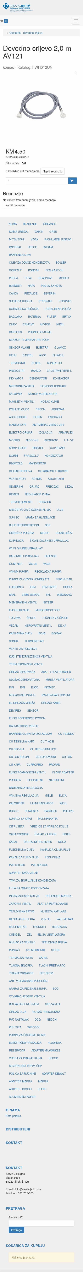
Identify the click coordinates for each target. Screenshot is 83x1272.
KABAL (13, 842)
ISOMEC (49, 687)
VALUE (33, 564)
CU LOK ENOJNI (19, 757)
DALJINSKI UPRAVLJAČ (24, 556)
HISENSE (50, 556)
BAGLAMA (15, 316)
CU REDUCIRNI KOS (43, 749)
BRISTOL (38, 448)
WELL (63, 803)
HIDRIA (67, 587)
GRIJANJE (49, 224)
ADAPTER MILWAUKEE (45, 1050)
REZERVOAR (17, 1050)
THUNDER (39, 927)
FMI (11, 687)
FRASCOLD (31, 455)
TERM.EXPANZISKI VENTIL (26, 664)
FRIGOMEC (16, 587)
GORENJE (15, 270)
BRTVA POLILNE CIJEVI (24, 1004)
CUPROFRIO (35, 764)
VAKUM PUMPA (18, 571)
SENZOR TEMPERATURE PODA (29, 340)
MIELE (49, 795)
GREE (53, 231)
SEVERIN (49, 293)
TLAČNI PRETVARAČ (52, 965)
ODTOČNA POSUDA (21, 533)
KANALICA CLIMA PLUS (55, 849)
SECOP (44, 533)
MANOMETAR (37, 463)
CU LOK (67, 757)
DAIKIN (39, 231)
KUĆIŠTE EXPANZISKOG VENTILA (30, 656)
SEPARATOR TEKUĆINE (53, 471)
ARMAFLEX (65, 432)
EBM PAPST (49, 587)
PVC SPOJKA (39, 865)
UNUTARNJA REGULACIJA (26, 788)
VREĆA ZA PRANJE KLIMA (25, 1058)
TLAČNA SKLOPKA (21, 965)
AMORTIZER (56, 479)
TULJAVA (14, 618)
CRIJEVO (28, 324)
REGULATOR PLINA (37, 494)
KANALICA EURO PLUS (23, 857)
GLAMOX (60, 347)
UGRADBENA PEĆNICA (23, 309)
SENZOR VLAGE (19, 347)
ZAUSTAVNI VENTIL (59, 371)
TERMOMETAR (34, 641)
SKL (48, 595)
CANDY (13, 293)
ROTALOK (45, 502)
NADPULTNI (56, 780)
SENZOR (32, 710)
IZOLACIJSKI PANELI (22, 695)
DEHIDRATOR (38, 378)
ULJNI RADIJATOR (41, 803)
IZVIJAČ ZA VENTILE (22, 942)
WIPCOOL (33, 1027)
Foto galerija (13, 1116)
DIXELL (36, 363)
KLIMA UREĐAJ (18, 231)
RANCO (36, 371)
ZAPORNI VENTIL (20, 903)
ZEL (29, 934)
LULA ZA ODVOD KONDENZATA (29, 888)
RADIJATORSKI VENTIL (23, 726)
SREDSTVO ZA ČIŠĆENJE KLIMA (30, 510)
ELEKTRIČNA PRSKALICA (25, 1043)
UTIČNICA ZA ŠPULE (55, 618)
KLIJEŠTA (15, 1027)
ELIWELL (58, 355)
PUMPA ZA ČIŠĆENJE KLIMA (27, 1035)
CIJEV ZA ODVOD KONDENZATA (29, 262)
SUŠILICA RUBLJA (20, 301)
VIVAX (34, 239)
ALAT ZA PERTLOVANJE (52, 903)
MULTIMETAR (17, 927)
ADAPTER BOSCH (20, 1089)
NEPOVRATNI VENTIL (38, 625)
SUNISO (14, 517)
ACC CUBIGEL (18, 417)
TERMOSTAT (17, 363)
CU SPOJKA (16, 749)
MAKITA (43, 1081)
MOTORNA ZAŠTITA (21, 386)
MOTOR (45, 324)
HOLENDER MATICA (58, 896)
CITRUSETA (16, 826)
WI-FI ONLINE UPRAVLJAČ (26, 548)
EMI (22, 687)
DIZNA (62, 625)
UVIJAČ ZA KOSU (45, 834)
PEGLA (13, 278)
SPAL (12, 595)
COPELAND (57, 448)
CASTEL (28, 355)
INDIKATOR (16, 378)
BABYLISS (50, 811)
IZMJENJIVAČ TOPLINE (56, 695)
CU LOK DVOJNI (46, 757)
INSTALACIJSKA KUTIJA (24, 896)
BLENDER (15, 286)
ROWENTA (31, 811)
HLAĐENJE (30, 224)
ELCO (34, 687)
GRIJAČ (34, 486)
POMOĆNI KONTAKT (54, 386)
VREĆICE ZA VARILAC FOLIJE (49, 826)
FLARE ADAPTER (63, 772)
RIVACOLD (16, 463)
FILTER (51, 316)
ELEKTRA (42, 347)
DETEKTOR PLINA (20, 471)
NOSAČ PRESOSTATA (46, 1012)
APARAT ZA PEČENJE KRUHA (28, 988)
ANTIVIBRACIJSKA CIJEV (48, 425)
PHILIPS (68, 811)
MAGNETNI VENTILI (21, 401)
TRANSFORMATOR (21, 973)
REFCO (32, 247)
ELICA (63, 795)
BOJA (41, 633)
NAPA (31, 286)
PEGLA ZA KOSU (51, 286)
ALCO (42, 355)
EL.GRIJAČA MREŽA (22, 703)
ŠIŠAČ (66, 834)
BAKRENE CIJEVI (20, 255)
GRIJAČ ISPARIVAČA (22, 672)
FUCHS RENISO (19, 610)
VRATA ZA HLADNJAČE (40, 517)
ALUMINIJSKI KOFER (22, 1097)
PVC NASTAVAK (19, 1019)
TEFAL (28, 278)
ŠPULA (31, 618)
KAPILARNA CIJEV (20, 633)
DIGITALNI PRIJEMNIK (38, 842)
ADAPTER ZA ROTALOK (56, 672)
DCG (38, 1019)
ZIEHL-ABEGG (31, 595)
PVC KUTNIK (17, 865)
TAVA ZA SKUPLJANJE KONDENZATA (32, 880)
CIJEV (13, 324)
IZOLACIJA (45, 432)
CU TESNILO (66, 734)
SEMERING (16, 486)
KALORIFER (16, 803)
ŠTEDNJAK (45, 301)
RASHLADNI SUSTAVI (57, 239)
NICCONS (32, 440)
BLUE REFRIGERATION (24, 525)
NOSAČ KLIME (50, 401)
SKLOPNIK (15, 394)
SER (47, 525)
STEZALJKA (52, 1004)
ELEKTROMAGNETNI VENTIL (27, 772)
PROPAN (54, 764)
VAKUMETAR (65, 919)
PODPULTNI (35, 780)
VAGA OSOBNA (18, 834)
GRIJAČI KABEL (51, 703)
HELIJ (12, 355)
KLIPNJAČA (16, 540)
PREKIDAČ (52, 486)
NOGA (62, 842)
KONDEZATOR (54, 455)
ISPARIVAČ (51, 440)
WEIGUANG (64, 595)
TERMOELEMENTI (20, 502)
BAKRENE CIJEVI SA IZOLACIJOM (30, 734)
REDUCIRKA (52, 857)
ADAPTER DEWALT (54, 1073)
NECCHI (52, 1019)
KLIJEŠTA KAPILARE (53, 911)
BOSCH (14, 811)
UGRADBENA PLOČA (58, 309)
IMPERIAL (15, 247)
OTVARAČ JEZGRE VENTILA (27, 996)
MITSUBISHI (17, 239)
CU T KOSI (47, 741)
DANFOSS (15, 332)
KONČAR (33, 270)
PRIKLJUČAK (64, 579)
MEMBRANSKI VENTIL (23, 602)
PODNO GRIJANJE (40, 332)
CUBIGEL (15, 934)
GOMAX (57, 633)
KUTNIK (37, 479)
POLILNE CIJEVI (19, 409)
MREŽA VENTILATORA (60, 679)
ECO (55, 988)
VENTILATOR (17, 479)
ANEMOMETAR (35, 950)
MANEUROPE (17, 425)
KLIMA (13, 224)
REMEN (14, 494)
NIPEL (60, 324)
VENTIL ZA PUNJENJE (23, 649)
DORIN (37, 417)
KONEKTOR (54, 363)
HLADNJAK (46, 278)
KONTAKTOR (61, 378)
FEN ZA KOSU (54, 270)
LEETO (42, 1089)
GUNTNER (15, 564)
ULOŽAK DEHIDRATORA (24, 679)
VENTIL (45, 919)
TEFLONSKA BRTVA (21, 911)
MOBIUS (14, 440)
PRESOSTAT (17, 371)
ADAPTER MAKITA (20, 1081)
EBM (33, 587)
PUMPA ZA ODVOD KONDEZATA (29, 579)
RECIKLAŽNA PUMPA (48, 571)
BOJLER (61, 262)
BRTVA (66, 316)
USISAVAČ (64, 301)
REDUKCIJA (59, 927)
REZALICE (30, 293)
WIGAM (48, 247)
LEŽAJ (69, 486)
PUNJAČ (14, 950)
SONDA (13, 641)
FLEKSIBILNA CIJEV (21, 849)
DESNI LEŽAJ (64, 533)
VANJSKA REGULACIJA (23, 795)
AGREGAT (57, 409)
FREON (40, 409)
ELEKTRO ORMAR (20, 432)
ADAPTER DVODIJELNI (23, 873)
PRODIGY (15, 780)
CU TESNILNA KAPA (21, 741)
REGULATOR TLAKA (22, 919)
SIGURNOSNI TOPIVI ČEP (25, 1066)
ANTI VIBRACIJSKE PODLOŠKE (28, 981)
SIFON (55, 950)
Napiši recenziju (52, 171)
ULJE (60, 510)
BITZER (48, 602)
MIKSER (64, 278)
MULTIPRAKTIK (48, 819)
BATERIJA (34, 316)
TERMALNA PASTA (21, 958)
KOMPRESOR (17, 448)
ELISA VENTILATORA (51, 934)
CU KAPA (14, 764)
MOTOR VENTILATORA (42, 394)
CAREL (43, 958)
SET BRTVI (46, 973)
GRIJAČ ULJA (17, 1012)
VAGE (46, 564)
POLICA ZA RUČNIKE (22, 1073)
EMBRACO (55, 417)
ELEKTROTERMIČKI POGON (27, 718)
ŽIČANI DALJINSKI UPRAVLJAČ (49, 540)
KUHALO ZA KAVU (20, 819)
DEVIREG (15, 710)
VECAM (14, 625)
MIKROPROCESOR (48, 610)
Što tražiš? (16, 1217)
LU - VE (69, 440)
